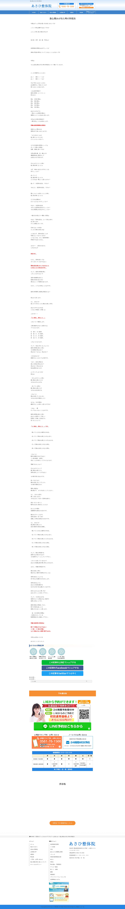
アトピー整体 (54, 867)
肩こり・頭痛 (54, 869)
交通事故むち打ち (55, 879)
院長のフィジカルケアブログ (91, 12)
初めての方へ (43, 12)
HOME (34, 12)
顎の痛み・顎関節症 (55, 864)
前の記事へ (32, 677)
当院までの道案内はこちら (62, 823)
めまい (52, 859)
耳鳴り (52, 862)
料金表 (81, 12)
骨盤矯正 (52, 874)
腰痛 (51, 872)
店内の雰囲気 (53, 12)
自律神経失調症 (54, 844)
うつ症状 (52, 846)
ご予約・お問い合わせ (36, 859)
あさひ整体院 (54, 907)
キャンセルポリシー (35, 864)
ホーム (32, 844)
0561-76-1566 (80, 852)
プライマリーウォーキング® (58, 877)
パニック (52, 854)
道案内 (72, 12)
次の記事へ (32, 679)
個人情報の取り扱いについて (38, 862)
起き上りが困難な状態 (56, 852)
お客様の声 (62, 12)
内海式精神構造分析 (55, 857)
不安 (51, 849)
